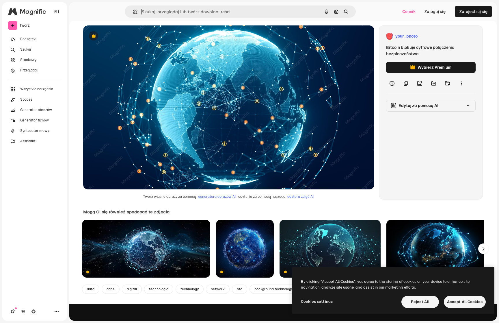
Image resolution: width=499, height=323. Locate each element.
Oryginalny (123, 36)
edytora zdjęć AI (300, 196)
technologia (158, 289)
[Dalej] (483, 249)
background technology (273, 289)
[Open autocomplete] (133, 12)
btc (239, 289)
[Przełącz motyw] (33, 311)
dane (111, 289)
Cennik (409, 11)
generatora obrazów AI (217, 196)
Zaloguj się (435, 11)
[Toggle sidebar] (56, 11)
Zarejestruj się (473, 11)
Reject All (420, 301)
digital (132, 289)
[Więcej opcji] (461, 83)
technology (189, 289)
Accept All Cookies (465, 301)
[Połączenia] (12, 311)
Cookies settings (317, 301)
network (218, 289)
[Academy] (23, 311)
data (90, 289)
